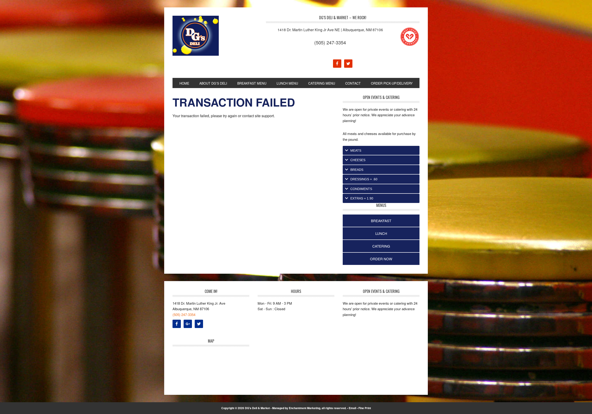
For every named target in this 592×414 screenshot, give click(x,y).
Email (352, 408)
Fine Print (364, 408)
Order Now (381, 258)
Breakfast (381, 220)
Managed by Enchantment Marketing (296, 408)
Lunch (381, 233)
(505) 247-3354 (330, 42)
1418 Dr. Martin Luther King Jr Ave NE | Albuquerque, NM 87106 (330, 29)
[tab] (381, 150)
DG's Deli (204, 36)
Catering (381, 246)
